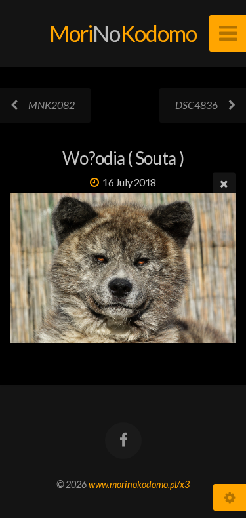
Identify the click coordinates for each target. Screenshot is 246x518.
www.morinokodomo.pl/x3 (139, 484)
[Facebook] (122, 440)
